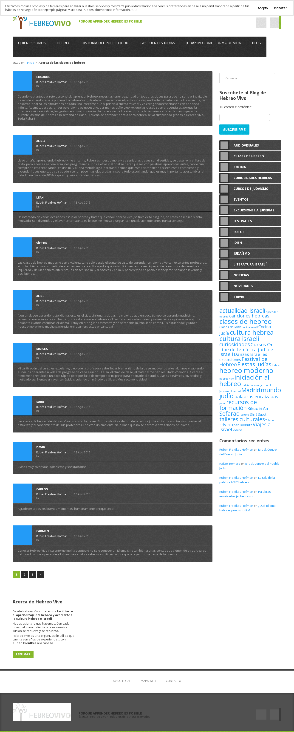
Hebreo (64, 43)
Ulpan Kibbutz (241, 425)
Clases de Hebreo (249, 156)
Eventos (241, 199)
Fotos (239, 232)
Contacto (173, 681)
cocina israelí (250, 327)
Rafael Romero (229, 463)
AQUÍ (133, 10)
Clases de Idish (230, 327)
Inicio (30, 63)
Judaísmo (242, 253)
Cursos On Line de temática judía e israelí (246, 349)
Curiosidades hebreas (253, 178)
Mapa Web (148, 681)
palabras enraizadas (256, 396)
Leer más (23, 654)
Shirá (253, 414)
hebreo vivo (226, 378)
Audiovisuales (246, 145)
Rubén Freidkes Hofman (52, 82)
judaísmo (247, 385)
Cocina (240, 167)
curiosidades (234, 344)
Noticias (241, 275)
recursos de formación (238, 405)
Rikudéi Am (258, 408)
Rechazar (280, 8)
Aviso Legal (122, 681)
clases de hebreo (245, 321)
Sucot (262, 414)
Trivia (239, 296)
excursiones (230, 359)
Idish (238, 242)
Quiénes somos (32, 43)
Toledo (270, 420)
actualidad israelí (242, 310)
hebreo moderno (246, 370)
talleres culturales (242, 419)
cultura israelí (239, 338)
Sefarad (229, 413)
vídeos (238, 430)
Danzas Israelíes (250, 354)
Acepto (263, 8)
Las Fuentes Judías (157, 43)
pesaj (222, 403)
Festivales (243, 221)
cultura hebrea (252, 332)
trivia (224, 424)
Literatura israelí (250, 264)
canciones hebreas (249, 316)
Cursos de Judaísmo (251, 188)
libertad (236, 391)
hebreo (276, 365)
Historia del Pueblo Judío (105, 43)
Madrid (250, 390)
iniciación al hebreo (244, 380)
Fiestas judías (254, 364)
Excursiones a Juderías (254, 210)
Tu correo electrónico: (235, 107)
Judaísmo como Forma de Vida (213, 43)
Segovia (244, 414)
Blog (256, 43)
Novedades (243, 286)
